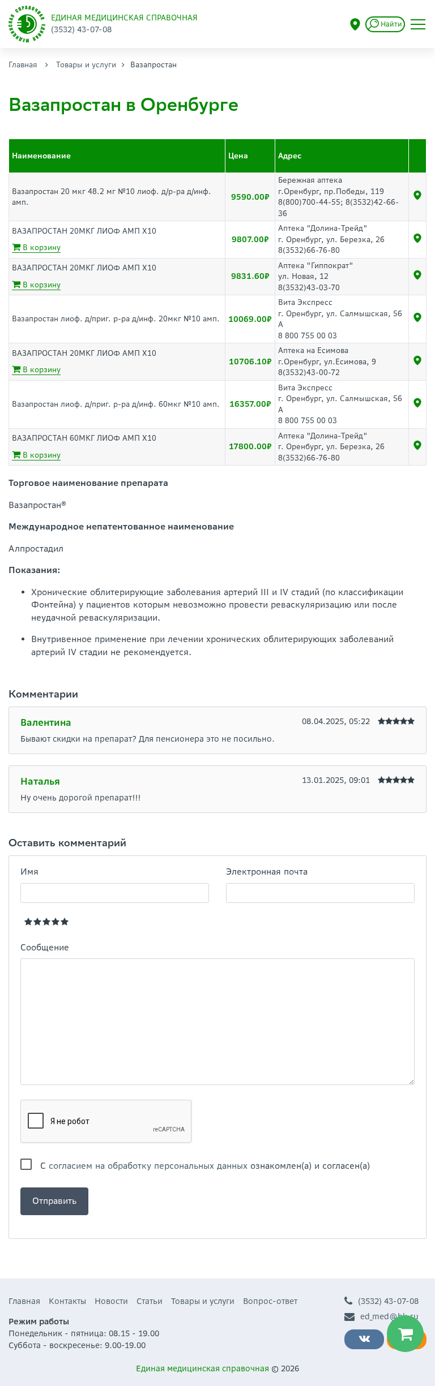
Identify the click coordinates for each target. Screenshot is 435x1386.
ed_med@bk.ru (389, 1316)
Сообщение (44, 947)
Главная (22, 65)
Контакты (67, 1301)
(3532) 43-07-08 (388, 1301)
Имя (29, 871)
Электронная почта (267, 871)
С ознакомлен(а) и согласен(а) (205, 1165)
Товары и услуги (86, 65)
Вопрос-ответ (270, 1301)
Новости (111, 1301)
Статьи (150, 1301)
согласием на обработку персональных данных (148, 1165)
